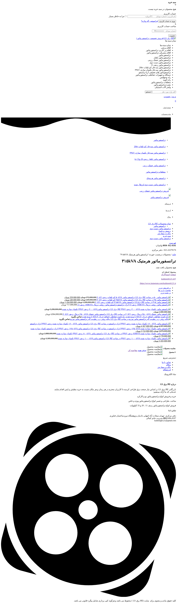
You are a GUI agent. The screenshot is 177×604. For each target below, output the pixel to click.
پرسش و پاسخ (165, 231)
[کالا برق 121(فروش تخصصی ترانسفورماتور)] (156, 38)
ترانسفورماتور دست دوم (160, 228)
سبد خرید (167, 236)
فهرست (172, 243)
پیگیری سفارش (164, 233)
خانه (174, 254)
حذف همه (142, 350)
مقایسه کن (132, 350)
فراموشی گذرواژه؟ (149, 21)
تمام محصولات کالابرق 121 (159, 224)
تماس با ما (166, 362)
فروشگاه (167, 370)
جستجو (148, 92)
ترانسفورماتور (160, 226)
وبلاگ (168, 365)
